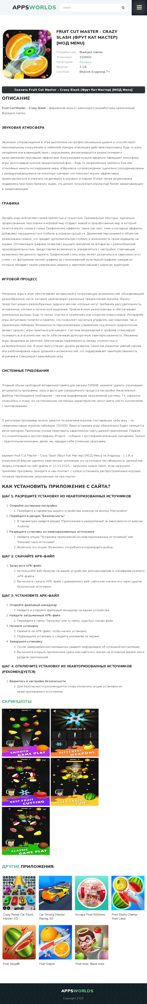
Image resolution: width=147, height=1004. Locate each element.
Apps (34, 8)
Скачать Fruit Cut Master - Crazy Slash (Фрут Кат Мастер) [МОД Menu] (73, 90)
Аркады (85, 62)
